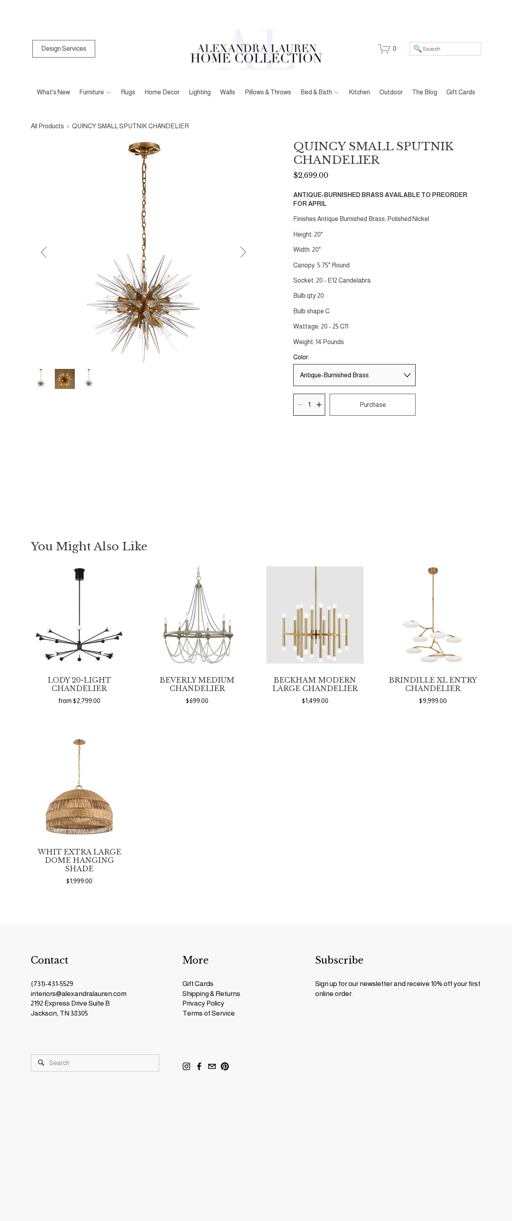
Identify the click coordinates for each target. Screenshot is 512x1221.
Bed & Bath (316, 92)
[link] (143, 252)
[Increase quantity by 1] (319, 404)
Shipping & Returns (211, 994)
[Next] (238, 252)
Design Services (63, 48)
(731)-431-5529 (52, 984)
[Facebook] (199, 1066)
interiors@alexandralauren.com (78, 994)
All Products (47, 126)
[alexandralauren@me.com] (212, 1066)
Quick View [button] (79, 614)
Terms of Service (208, 1013)
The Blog (424, 92)
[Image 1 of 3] (41, 379)
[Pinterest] (225, 1066)
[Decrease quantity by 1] (299, 404)
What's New (53, 92)
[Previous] (48, 252)
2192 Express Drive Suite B (70, 1003)
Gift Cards (460, 92)
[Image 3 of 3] (89, 379)
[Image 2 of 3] (65, 379)
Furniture (91, 92)
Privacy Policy (203, 1003)
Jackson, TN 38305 (59, 1013)
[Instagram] (186, 1066)
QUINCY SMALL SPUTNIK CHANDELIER (130, 126)
